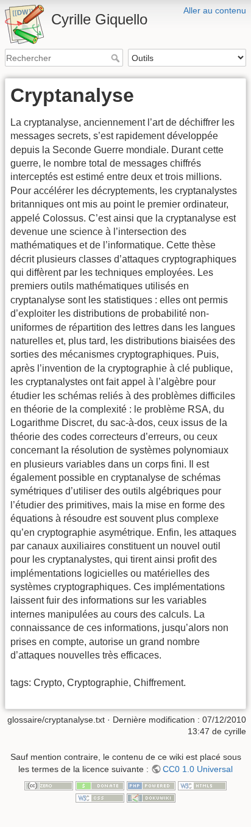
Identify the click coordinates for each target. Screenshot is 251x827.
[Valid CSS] (100, 797)
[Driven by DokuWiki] (151, 797)
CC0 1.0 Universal (198, 769)
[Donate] (100, 785)
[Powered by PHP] (151, 785)
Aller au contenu (214, 10)
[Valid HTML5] (202, 785)
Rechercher (116, 58)
